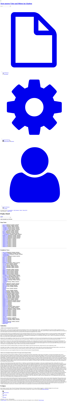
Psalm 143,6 (5, 290)
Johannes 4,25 (5, 315)
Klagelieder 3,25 (5, 262)
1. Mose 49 (4, 282)
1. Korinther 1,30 (6, 279)
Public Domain (41, 400)
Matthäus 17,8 (5, 302)
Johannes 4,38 (5, 243)
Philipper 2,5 (5, 274)
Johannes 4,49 (5, 310)
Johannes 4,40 (5, 241)
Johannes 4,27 (5, 314)
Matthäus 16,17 (5, 235)
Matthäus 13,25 (5, 300)
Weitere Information (45, 389)
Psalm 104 (4, 287)
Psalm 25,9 (4, 284)
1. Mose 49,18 (5, 281)
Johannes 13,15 (5, 309)
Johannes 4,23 (5, 246)
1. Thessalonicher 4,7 (6, 234)
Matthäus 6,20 (5, 299)
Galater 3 (4, 268)
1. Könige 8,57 (5, 256)
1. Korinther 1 (5, 280)
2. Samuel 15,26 (5, 253)
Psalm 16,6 (4, 292)
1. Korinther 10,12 (6, 277)
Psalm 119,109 (5, 293)
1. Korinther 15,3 (6, 229)
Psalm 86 (4, 289)
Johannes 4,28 (5, 245)
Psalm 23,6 (4, 291)
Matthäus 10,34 (5, 306)
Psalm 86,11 (5, 288)
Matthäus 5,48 (5, 298)
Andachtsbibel (10, 210)
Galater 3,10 (5, 267)
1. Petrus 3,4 (5, 230)
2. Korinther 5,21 (6, 275)
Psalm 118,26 (25, 210)
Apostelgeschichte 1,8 (6, 254)
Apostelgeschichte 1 (6, 255)
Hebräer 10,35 (5, 323)
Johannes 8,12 (5, 308)
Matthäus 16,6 (5, 301)
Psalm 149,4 (5, 283)
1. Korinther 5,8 (5, 227)
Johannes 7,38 (5, 320)
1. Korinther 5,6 (5, 228)
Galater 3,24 (5, 266)
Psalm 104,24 (5, 286)
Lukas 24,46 (5, 252)
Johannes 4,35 (5, 313)
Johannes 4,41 (5, 240)
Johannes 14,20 (5, 237)
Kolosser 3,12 (5, 261)
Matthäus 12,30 (5, 236)
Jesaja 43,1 (4, 265)
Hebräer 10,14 (5, 296)
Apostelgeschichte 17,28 (7, 322)
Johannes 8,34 (5, 318)
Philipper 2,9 (5, 271)
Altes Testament (16, 210)
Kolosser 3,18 (5, 259)
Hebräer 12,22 (5, 295)
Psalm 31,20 (5, 285)
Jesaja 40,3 (4, 264)
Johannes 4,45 (5, 239)
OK (41, 389)
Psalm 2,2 (4, 231)
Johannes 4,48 (5, 311)
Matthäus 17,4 (5, 304)
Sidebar (1, 216)
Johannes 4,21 (5, 317)
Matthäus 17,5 (5, 303)
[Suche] (10, 6)
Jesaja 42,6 (4, 224)
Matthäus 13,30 (5, 305)
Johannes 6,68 (5, 321)
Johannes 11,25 (5, 307)
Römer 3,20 (5, 225)
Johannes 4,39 (5, 242)
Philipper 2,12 (5, 270)
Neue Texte (4, 316)
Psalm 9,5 (4, 232)
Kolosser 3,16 (5, 260)
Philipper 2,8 (5, 272)
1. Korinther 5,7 (5, 278)
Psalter (21, 210)
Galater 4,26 (5, 269)
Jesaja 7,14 (4, 263)
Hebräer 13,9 (5, 297)
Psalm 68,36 (5, 233)
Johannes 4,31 (5, 244)
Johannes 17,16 (5, 319)
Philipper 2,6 (5, 273)
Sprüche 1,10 (5, 226)
